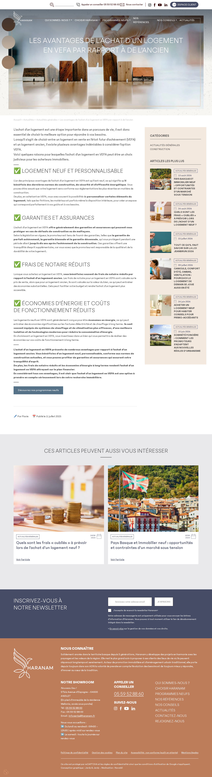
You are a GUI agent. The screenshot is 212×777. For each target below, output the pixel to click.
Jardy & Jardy (92, 768)
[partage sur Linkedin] (208, 390)
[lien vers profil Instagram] (149, 5)
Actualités (187, 20)
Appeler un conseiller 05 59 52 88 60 (100, 4)
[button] (184, 4)
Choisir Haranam (86, 20)
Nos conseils (166, 20)
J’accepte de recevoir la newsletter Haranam (135, 610)
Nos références (141, 20)
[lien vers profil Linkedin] (165, 5)
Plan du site (122, 752)
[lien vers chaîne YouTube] (160, 5)
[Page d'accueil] (33, 663)
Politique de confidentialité (74, 752)
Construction (160, 149)
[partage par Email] (208, 398)
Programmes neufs (115, 20)
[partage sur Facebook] (208, 382)
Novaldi (119, 768)
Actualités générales (165, 145)
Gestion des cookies (102, 752)
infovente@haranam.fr (82, 715)
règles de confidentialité (116, 764)
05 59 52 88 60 (74, 707)
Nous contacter (134, 4)
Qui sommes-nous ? (57, 20)
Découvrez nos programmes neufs (38, 390)
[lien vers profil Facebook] (154, 5)
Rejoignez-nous (169, 721)
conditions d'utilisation (154, 764)
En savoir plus (117, 628)
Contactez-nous (171, 716)
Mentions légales (189, 752)
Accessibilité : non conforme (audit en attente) (154, 752)
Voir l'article (23, 559)
